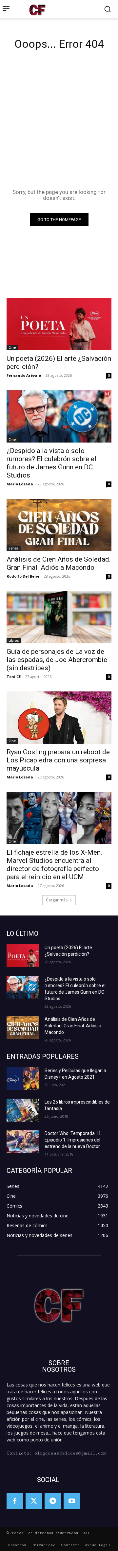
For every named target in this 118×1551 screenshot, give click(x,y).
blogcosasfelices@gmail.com (70, 1453)
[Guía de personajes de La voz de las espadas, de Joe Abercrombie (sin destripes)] (59, 617)
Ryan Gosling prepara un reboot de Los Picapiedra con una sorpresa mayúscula (58, 760)
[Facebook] (15, 1501)
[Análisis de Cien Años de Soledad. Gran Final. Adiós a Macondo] (59, 525)
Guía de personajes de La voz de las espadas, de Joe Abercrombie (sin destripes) (57, 660)
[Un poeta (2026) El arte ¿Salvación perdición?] (59, 324)
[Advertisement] (59, 122)
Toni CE (14, 676)
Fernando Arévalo (24, 375)
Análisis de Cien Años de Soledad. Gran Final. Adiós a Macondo (59, 563)
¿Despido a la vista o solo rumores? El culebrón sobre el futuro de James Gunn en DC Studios (51, 463)
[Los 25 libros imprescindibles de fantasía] (23, 1110)
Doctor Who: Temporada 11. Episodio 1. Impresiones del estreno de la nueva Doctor (73, 1140)
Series (14, 548)
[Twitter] (34, 1501)
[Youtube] (72, 1501)
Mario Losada (20, 483)
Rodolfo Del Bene (23, 576)
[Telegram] (53, 1501)
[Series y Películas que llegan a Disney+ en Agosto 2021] (23, 1078)
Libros (14, 640)
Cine (12, 347)
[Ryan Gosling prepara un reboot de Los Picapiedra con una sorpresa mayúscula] (59, 717)
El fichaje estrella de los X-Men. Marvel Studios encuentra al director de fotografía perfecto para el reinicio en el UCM (54, 864)
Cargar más (57, 900)
